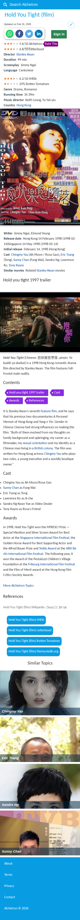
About (8, 863)
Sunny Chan (21, 260)
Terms (8, 875)
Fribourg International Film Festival (51, 564)
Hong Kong (24, 105)
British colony (43, 448)
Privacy (9, 886)
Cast (57, 392)
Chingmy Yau (19, 255)
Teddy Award (47, 548)
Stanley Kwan (25, 54)
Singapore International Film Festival (44, 538)
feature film (49, 411)
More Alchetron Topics (18, 586)
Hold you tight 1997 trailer (26, 392)
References (36, 400)
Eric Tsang (67, 255)
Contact (9, 897)
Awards (14, 400)
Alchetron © (16, 908)
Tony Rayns (16, 265)
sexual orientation (35, 443)
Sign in (59, 34)
